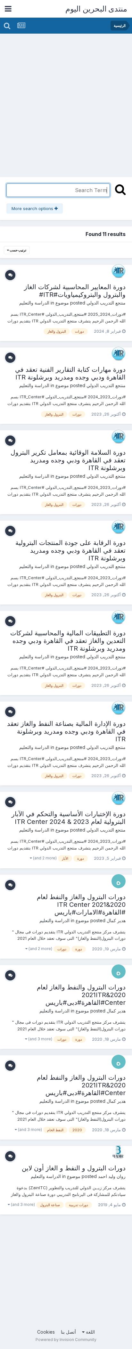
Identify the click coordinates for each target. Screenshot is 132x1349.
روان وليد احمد (112, 1176)
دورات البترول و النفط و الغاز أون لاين (74, 1168)
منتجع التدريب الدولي (106, 302)
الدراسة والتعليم (34, 302)
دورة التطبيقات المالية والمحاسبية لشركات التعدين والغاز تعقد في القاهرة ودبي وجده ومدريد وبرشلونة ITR (68, 640)
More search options (33, 208)
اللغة (90, 1332)
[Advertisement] (66, 103)
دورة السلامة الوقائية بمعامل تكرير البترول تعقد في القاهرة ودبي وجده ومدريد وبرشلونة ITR (68, 460)
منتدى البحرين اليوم (96, 8)
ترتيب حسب (17, 250)
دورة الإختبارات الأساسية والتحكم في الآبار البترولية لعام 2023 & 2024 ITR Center (69, 817)
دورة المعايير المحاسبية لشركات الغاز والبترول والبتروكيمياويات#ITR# (75, 290)
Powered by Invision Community (66, 1339)
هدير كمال (116, 920)
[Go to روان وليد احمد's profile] (118, 1152)
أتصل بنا (68, 1332)
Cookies (46, 1332)
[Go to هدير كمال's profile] (118, 881)
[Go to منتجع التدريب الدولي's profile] (118, 271)
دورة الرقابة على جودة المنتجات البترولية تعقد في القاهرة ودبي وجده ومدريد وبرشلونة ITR (70, 550)
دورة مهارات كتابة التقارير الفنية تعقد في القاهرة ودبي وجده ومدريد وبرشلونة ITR (70, 373)
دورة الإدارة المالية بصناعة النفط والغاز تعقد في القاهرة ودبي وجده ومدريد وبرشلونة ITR (66, 731)
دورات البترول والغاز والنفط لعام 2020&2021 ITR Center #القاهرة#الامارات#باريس (81, 904)
